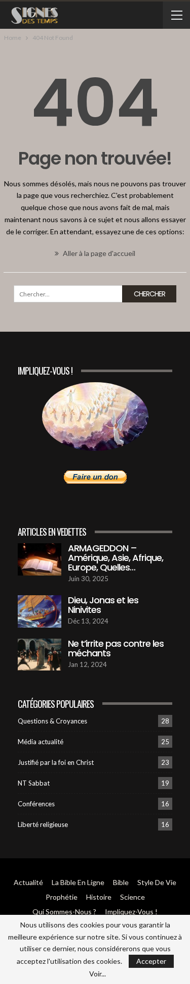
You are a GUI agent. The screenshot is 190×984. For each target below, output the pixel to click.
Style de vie (156, 882)
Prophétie (62, 897)
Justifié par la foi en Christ (56, 762)
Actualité (28, 882)
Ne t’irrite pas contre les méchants (116, 648)
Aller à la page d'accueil (98, 253)
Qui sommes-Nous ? (64, 911)
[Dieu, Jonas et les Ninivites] (39, 611)
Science (132, 897)
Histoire (98, 897)
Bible (121, 882)
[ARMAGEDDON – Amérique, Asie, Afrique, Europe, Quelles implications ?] (39, 559)
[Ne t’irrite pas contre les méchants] (39, 655)
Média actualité (40, 742)
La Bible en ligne (78, 882)
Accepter (151, 961)
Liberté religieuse (43, 824)
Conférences (36, 804)
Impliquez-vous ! (131, 911)
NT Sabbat (34, 783)
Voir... (97, 973)
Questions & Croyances (52, 721)
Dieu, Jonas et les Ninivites (103, 605)
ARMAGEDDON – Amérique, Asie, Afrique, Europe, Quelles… (115, 558)
